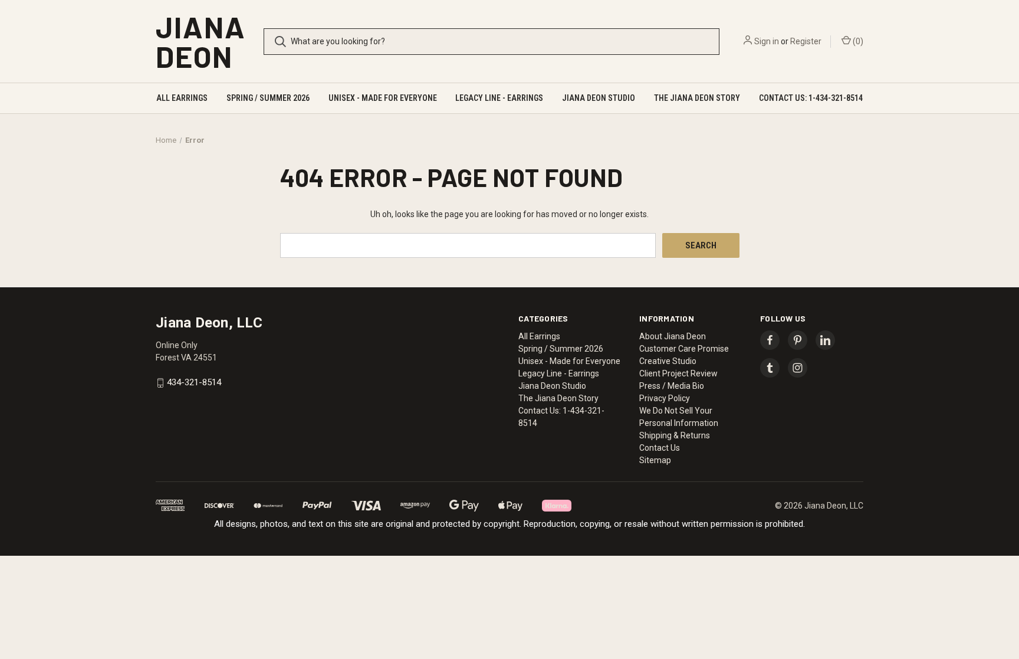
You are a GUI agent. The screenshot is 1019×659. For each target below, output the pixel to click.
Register (805, 41)
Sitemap (655, 460)
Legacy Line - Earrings (499, 98)
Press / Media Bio (671, 386)
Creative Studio (667, 361)
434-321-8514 (194, 383)
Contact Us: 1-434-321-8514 (811, 98)
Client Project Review (678, 373)
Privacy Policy (664, 398)
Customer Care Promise (684, 348)
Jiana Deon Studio (598, 98)
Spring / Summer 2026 (268, 98)
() (857, 41)
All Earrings (182, 98)
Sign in (766, 41)
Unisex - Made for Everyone (382, 98)
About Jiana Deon (672, 336)
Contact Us (659, 448)
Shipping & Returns (674, 435)
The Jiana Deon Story (697, 98)
